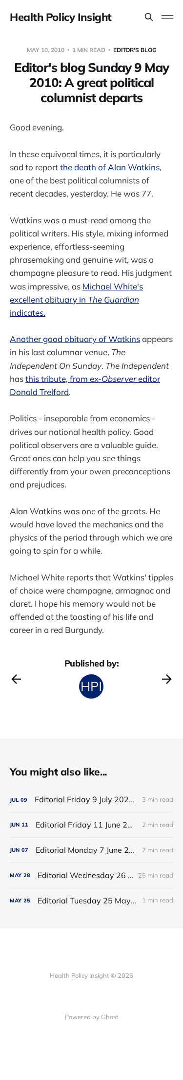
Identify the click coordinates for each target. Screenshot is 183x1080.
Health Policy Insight (61, 17)
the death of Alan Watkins (110, 167)
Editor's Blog (135, 50)
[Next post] (167, 679)
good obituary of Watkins (91, 339)
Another (26, 339)
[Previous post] (16, 679)
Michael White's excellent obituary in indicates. (76, 299)
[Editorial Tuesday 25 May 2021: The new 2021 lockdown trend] (91, 900)
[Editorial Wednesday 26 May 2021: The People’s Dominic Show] (91, 875)
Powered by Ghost (92, 1017)
